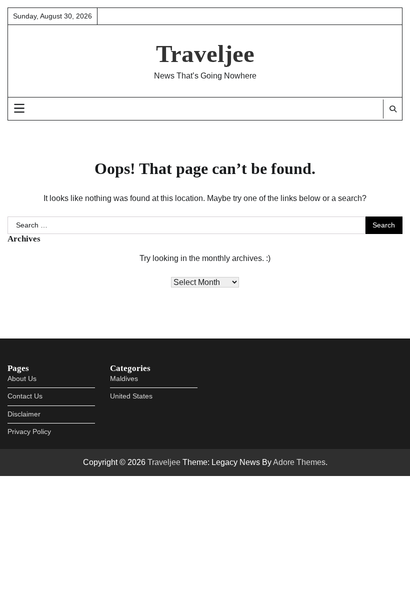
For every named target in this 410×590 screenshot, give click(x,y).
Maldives (124, 378)
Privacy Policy (29, 432)
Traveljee (205, 54)
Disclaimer (24, 414)
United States (131, 396)
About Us (22, 378)
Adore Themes (299, 462)
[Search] (392, 109)
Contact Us (25, 396)
